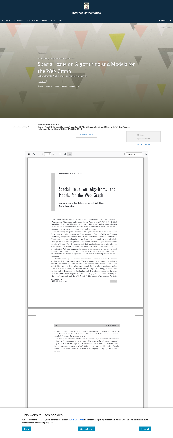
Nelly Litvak (58, 76)
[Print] (33, 154)
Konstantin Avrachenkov (76, 76)
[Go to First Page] (38, 153)
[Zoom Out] (121, 154)
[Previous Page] (42, 153)
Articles (5, 20)
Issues (53, 20)
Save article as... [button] (86, 135)
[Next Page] (56, 153)
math (42, 81)
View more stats (143, 144)
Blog (61, 20)
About (44, 20)
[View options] (29, 154)
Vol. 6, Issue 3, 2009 (46, 58)
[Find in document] (146, 154)
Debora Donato (45, 76)
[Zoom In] (124, 154)
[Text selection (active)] (69, 154)
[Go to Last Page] (59, 153)
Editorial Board (32, 20)
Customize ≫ (87, 428)
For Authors (18, 20)
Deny (27, 428)
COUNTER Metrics (76, 419)
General (42, 53)
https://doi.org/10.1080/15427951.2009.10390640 (58, 86)
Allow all (146, 428)
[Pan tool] (64, 154)
